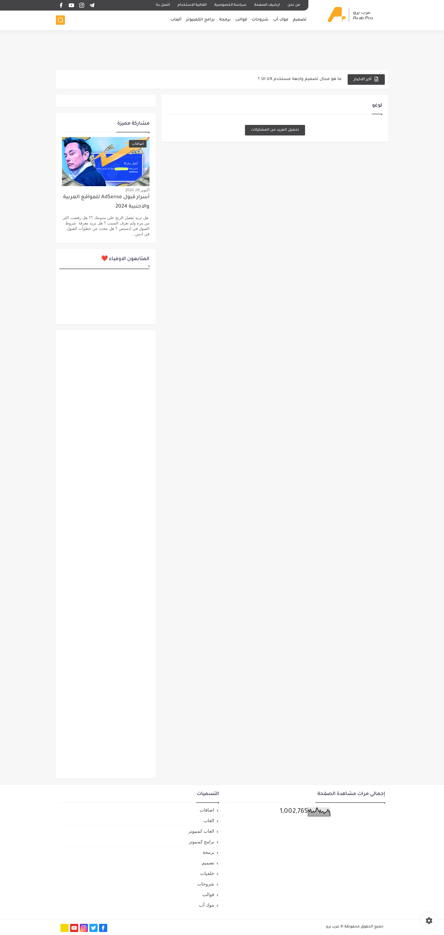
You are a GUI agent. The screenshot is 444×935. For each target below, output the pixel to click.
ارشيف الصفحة (267, 5)
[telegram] (91, 5)
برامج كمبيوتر (201, 841)
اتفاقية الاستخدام (192, 5)
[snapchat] (64, 928)
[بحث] (60, 20)
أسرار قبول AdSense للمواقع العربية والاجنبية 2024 (106, 202)
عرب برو (332, 927)
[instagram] (81, 5)
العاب (209, 820)
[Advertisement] (222, 49)
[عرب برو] (350, 14)
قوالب (241, 19)
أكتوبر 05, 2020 (137, 190)
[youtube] (71, 5)
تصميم (300, 19)
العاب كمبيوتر (201, 831)
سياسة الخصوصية (230, 5)
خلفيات (207, 873)
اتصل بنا (163, 5)
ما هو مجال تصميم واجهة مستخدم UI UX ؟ (300, 79)
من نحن (294, 5)
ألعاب (176, 19)
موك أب (280, 19)
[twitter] (93, 928)
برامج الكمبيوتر (200, 19)
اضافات (207, 810)
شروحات (260, 19)
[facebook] (61, 5)
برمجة (225, 19)
